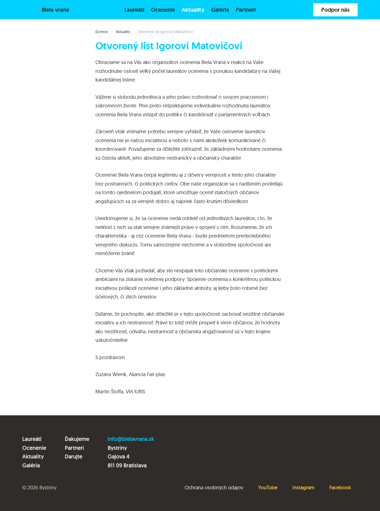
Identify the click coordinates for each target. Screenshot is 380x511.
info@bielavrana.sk (131, 439)
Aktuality (193, 10)
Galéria (220, 10)
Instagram (303, 487)
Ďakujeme (77, 439)
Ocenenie (163, 10)
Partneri (246, 10)
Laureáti (134, 10)
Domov (101, 31)
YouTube (267, 487)
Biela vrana (55, 10)
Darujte (73, 456)
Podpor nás (335, 9)
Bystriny (48, 487)
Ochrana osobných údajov (214, 487)
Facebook (340, 487)
